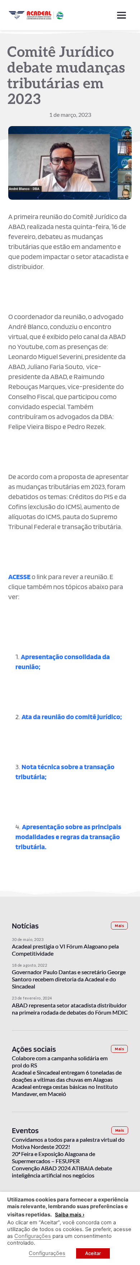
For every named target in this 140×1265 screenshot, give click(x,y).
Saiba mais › (69, 1214)
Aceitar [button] (93, 1253)
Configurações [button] (32, 1236)
